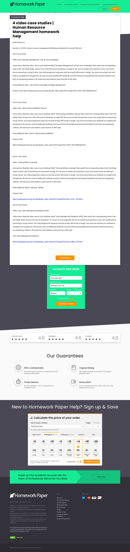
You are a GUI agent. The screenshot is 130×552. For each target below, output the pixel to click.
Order (115, 9)
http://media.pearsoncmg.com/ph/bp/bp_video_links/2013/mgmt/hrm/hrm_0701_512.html (47, 199)
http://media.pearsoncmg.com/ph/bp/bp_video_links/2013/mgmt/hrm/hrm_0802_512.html (47, 242)
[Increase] (80, 293)
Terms (59, 509)
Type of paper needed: (38, 423)
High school (36, 435)
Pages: (88, 423)
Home (59, 4)
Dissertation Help (62, 505)
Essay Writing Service (110, 4)
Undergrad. (50, 435)
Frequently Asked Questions (90, 4)
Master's (81, 435)
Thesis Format (61, 512)
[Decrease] (68, 293)
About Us (59, 498)
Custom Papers (61, 502)
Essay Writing (61, 507)
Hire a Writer (65, 258)
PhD (93, 435)
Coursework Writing (71, 4)
